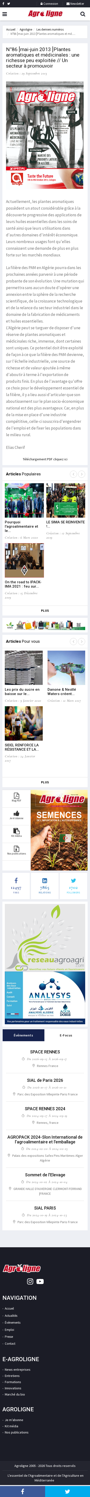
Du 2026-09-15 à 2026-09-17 (47, 1059)
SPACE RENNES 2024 (45, 1108)
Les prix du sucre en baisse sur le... (22, 691)
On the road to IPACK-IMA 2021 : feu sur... (23, 584)
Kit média (11, 1426)
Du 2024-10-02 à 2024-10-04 (46, 1182)
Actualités (11, 1316)
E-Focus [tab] (66, 1035)
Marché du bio (15, 1394)
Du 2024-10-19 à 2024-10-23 (47, 1215)
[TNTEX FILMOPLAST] (45, 625)
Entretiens (12, 1376)
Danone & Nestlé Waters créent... (62, 691)
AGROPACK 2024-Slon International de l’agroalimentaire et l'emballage (45, 1139)
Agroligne (26, 29)
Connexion (50, 4)
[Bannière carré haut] (45, 937)
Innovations (13, 1388)
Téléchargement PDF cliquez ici (45, 459)
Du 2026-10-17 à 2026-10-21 (46, 1087)
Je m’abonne (14, 1420)
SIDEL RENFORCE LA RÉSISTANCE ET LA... (22, 747)
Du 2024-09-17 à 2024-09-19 (47, 1116)
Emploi (9, 1330)
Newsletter (77, 4)
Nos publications (17, 1432)
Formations (13, 1382)
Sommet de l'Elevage (45, 1174)
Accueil (10, 29)
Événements (12, 1323)
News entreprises (17, 1369)
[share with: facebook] (22, 1491)
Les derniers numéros (50, 29)
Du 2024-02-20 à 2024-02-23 (47, 1149)
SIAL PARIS (45, 1207)
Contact (10, 1344)
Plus (45, 611)
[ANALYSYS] (45, 998)
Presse (9, 1337)
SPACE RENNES (45, 1051)
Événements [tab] (23, 1035)
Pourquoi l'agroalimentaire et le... (21, 526)
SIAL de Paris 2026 (45, 1080)
